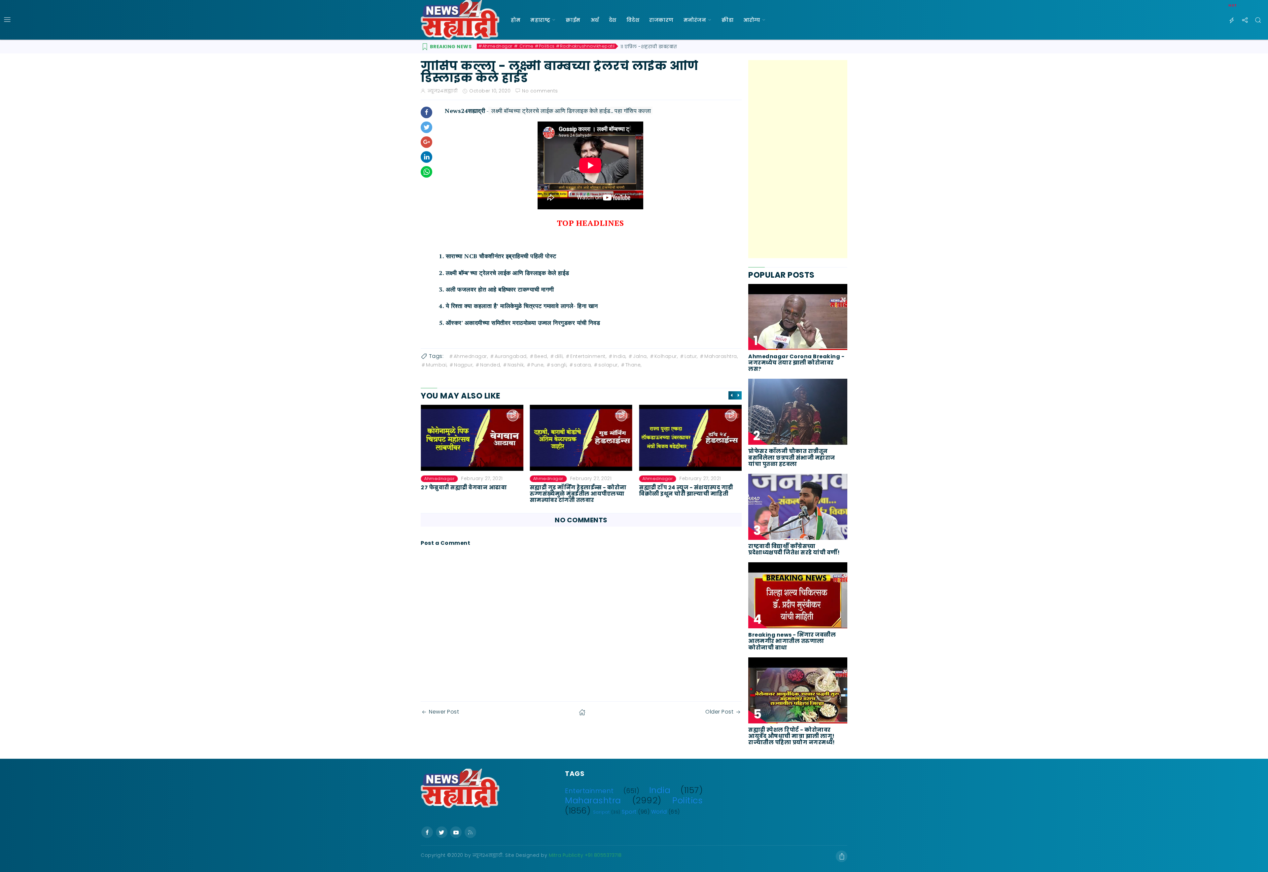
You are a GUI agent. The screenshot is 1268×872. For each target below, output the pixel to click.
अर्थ (594, 20)
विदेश (633, 20)
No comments (540, 90)
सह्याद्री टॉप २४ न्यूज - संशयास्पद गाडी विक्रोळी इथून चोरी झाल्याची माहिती (686, 490)
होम (515, 20)
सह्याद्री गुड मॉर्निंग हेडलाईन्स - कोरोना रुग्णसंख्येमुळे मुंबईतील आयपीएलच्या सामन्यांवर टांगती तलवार (578, 493)
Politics (687, 800)
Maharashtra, (721, 356)
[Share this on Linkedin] (426, 157)
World (659, 812)
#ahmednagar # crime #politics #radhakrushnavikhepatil (546, 46)
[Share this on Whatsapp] (426, 172)
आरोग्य (751, 20)
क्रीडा (727, 20)
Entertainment (589, 790)
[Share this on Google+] (426, 142)
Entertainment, (588, 356)
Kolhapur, (666, 356)
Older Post (719, 711)
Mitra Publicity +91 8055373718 (585, 855)
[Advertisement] (797, 159)
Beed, (541, 356)
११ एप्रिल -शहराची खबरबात (648, 46)
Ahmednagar (439, 478)
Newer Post (444, 711)
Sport (629, 812)
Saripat (601, 812)
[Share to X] (426, 127)
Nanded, (490, 365)
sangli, (559, 365)
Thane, (633, 365)
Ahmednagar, (471, 356)
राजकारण (661, 20)
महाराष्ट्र (540, 20)
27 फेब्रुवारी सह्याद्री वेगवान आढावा (464, 487)
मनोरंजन (695, 20)
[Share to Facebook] (426, 112)
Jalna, (640, 356)
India (660, 790)
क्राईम (573, 20)
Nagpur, (464, 365)
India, (619, 356)
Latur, (691, 356)
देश (612, 20)
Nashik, (516, 365)
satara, (583, 365)
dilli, (559, 356)
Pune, (538, 365)
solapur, (608, 365)
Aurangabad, (511, 356)
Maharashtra (593, 800)
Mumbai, (436, 365)
